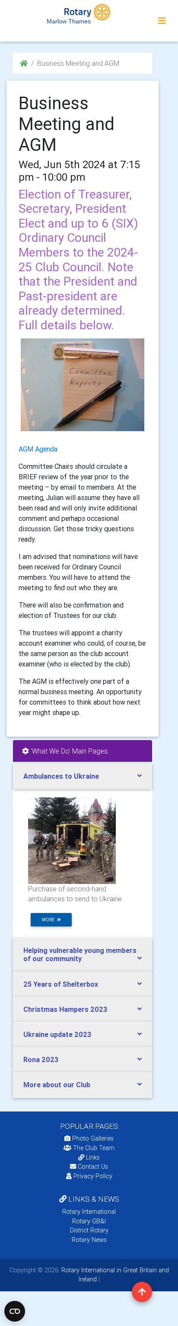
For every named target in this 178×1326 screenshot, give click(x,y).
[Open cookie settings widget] (14, 1311)
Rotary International (89, 1212)
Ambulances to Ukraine (61, 776)
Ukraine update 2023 (57, 1034)
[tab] (82, 776)
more (49, 920)
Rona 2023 (40, 1059)
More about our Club (56, 1084)
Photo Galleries (92, 1138)
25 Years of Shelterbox (60, 984)
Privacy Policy (92, 1176)
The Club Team (93, 1148)
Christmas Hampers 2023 (65, 1009)
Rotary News (89, 1240)
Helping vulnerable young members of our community (80, 954)
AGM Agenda (38, 449)
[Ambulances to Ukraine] (72, 840)
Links (93, 1157)
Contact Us (92, 1166)
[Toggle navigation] (162, 21)
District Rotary (89, 1230)
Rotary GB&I (89, 1221)
